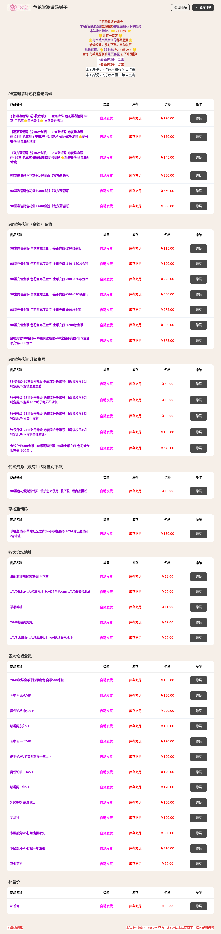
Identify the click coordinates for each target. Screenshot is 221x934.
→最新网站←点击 (110, 59)
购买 (199, 118)
